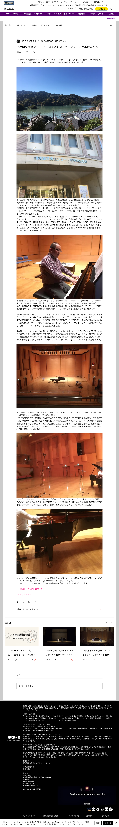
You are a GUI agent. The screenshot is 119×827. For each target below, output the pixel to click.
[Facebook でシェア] (18, 602)
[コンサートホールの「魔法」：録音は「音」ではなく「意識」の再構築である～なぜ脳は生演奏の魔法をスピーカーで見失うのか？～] (22, 636)
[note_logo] (106, 809)
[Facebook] (98, 809)
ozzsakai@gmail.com (86, 10)
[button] (17, 14)
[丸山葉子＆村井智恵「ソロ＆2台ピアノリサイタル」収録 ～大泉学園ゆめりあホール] (97, 636)
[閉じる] (116, 823)
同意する (108, 823)
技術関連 (33, 25)
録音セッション (21, 25)
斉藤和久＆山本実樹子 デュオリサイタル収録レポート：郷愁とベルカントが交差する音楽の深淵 (59, 653)
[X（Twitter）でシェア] (23, 602)
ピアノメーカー (46, 25)
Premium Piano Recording (13, 740)
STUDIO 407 (111, 18)
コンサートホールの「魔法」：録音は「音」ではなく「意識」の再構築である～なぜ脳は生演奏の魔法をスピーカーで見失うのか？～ (21, 653)
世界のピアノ (10, 9)
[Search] (111, 9)
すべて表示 (110, 622)
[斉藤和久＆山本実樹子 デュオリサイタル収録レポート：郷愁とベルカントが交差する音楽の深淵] (59, 636)
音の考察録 (59, 25)
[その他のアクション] (101, 41)
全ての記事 (8, 25)
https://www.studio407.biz (32, 789)
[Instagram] (102, 809)
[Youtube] (93, 809)
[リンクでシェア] (35, 602)
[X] (111, 809)
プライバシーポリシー (80, 824)
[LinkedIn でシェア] (29, 602)
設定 (98, 823)
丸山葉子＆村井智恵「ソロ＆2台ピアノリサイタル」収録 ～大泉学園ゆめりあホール (96, 653)
